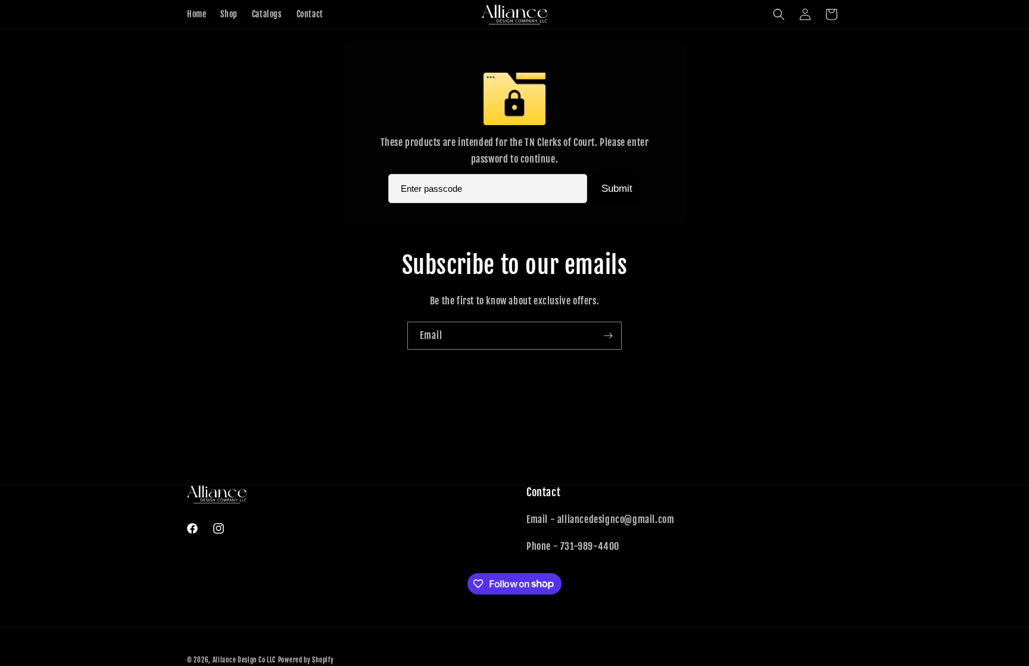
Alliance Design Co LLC (244, 660)
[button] (779, 14)
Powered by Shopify (306, 660)
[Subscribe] (608, 336)
